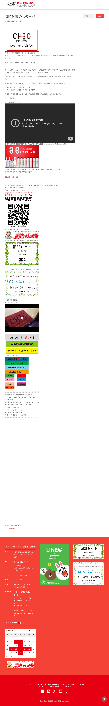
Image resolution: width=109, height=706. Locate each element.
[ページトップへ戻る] (104, 699)
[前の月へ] (25, 631)
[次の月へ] (34, 631)
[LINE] (60, 691)
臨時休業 (12, 528)
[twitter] (54, 691)
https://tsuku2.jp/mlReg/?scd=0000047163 (20, 193)
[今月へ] (29, 631)
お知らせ (16, 525)
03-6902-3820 (13, 177)
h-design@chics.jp (15, 410)
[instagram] (66, 691)
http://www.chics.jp (15, 407)
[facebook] (42, 691)
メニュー (102, 4)
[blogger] (48, 691)
